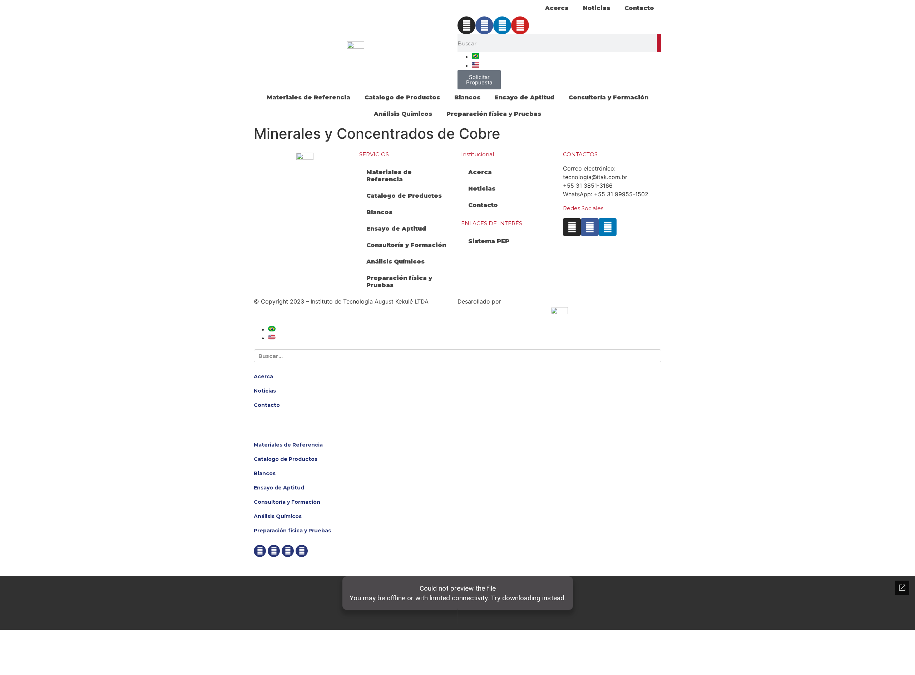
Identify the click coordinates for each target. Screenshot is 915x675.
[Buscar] (659, 43)
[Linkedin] (502, 25)
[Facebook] (484, 25)
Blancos (467, 97)
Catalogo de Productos (402, 97)
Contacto (639, 8)
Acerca (557, 8)
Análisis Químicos (403, 113)
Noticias (596, 8)
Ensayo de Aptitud (524, 97)
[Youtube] (520, 25)
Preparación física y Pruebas (493, 113)
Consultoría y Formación (608, 97)
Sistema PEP (488, 241)
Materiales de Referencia (308, 97)
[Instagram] (466, 25)
